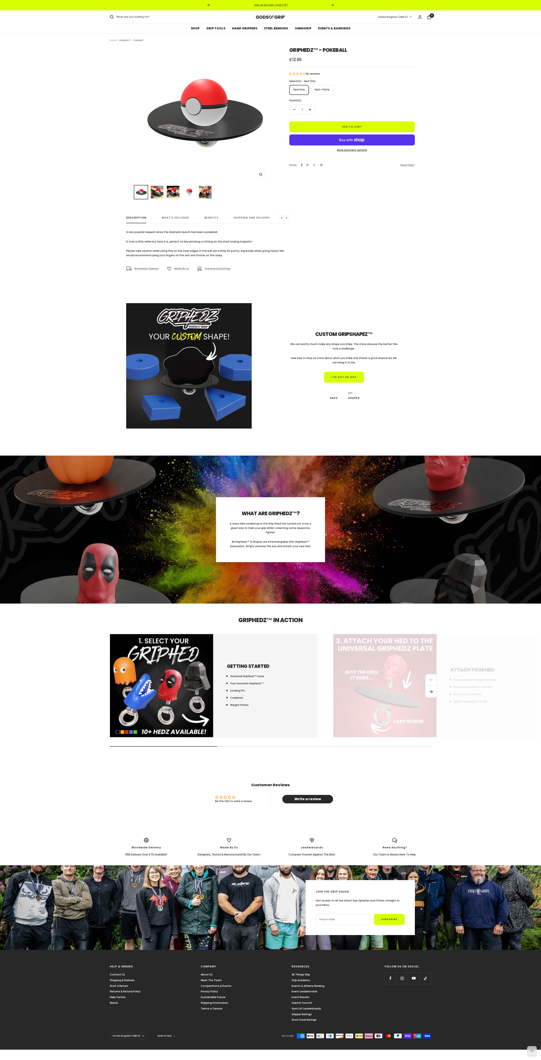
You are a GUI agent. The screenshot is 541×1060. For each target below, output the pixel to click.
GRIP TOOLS (215, 28)
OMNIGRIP (303, 28)
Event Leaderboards (304, 991)
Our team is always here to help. (394, 854)
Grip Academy (301, 980)
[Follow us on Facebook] (390, 978)
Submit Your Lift (302, 1003)
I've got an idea (344, 377)
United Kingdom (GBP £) (393, 17)
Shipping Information (214, 1003)
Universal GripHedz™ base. (247, 676)
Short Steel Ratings (304, 1020)
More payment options (352, 150)
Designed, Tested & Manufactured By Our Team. (229, 854)
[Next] (431, 692)
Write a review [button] (307, 799)
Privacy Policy (209, 991)
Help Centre (118, 997)
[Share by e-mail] (321, 165)
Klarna (114, 1003)
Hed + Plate (322, 89)
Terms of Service (212, 1008)
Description (136, 217)
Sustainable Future (213, 997)
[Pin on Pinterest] (307, 165)
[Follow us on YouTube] (413, 978)
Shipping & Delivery (122, 980)
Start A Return (119, 986)
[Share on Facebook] (302, 165)
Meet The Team (211, 980)
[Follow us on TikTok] (425, 978)
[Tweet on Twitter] (314, 165)
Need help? (407, 165)
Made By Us (181, 268)
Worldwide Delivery (146, 268)
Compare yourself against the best (311, 854)
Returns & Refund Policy (125, 991)
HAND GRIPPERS (244, 28)
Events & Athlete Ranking (308, 986)
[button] (297, 73)
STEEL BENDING (276, 28)
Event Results (300, 997)
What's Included (175, 217)
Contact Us (117, 974)
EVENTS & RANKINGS (334, 28)
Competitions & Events (216, 986)
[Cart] (429, 17)
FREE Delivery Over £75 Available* (146, 854)
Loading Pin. (237, 690)
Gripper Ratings (302, 1014)
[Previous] (431, 680)
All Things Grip (301, 974)
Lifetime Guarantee (218, 268)
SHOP (195, 28)
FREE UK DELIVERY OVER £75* (271, 5)
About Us (207, 974)
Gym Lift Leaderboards (306, 1008)
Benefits (211, 217)
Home (113, 40)
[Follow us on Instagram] (402, 978)
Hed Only (299, 89)
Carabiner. (237, 698)
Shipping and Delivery (252, 217)
